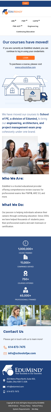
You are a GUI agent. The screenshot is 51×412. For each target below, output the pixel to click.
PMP (24, 21)
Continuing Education (25, 32)
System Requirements (21, 409)
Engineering (33, 26)
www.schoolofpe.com (25, 67)
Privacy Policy (25, 406)
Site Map (35, 409)
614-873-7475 (16, 347)
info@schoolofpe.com (22, 353)
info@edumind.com (15, 387)
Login (26, 3)
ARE (13, 21)
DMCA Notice (13, 406)
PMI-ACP (17, 26)
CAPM (36, 21)
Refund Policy (37, 406)
